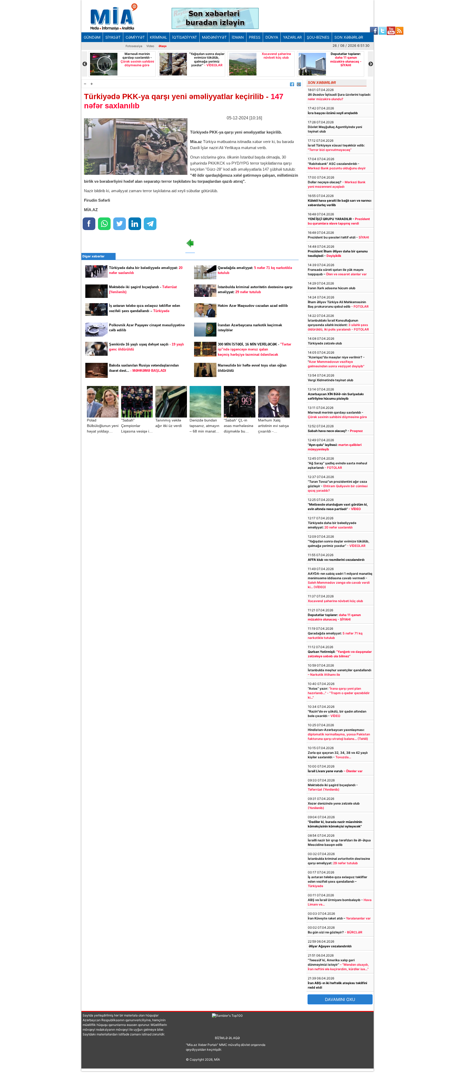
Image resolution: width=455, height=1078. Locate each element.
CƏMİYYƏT (135, 37)
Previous (84, 64)
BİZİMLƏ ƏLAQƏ (227, 1038)
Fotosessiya (134, 46)
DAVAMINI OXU (340, 999)
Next (370, 64)
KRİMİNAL (158, 37)
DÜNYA (271, 37)
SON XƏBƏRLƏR (348, 37)
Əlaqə (163, 46)
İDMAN (238, 37)
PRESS (254, 37)
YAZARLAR (292, 37)
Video (150, 46)
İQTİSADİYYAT (184, 37)
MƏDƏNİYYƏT (214, 37)
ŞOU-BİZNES (318, 37)
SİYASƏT (113, 37)
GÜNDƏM (92, 37)
